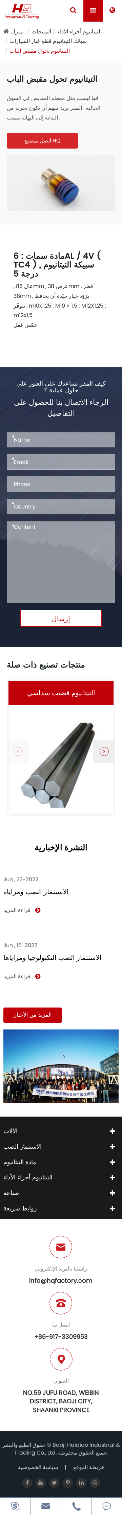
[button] (104, 751)
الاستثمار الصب (22, 1146)
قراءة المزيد (17, 910)
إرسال (61, 619)
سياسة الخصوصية (38, 1467)
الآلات (10, 1131)
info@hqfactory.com (61, 1280)
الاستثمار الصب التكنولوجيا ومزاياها (52, 957)
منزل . (18, 31)
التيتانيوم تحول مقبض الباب (39, 51)
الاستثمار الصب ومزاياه (36, 891)
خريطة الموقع (88, 1467)
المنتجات (41, 31)
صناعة (11, 1193)
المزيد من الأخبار (33, 1015)
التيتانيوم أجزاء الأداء (79, 31)
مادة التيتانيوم (19, 1162)
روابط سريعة (20, 1208)
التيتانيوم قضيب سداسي (61, 693)
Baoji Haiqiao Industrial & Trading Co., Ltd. (67, 1449)
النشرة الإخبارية (61, 848)
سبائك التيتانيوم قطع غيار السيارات (48, 41)
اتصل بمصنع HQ (42, 141)
